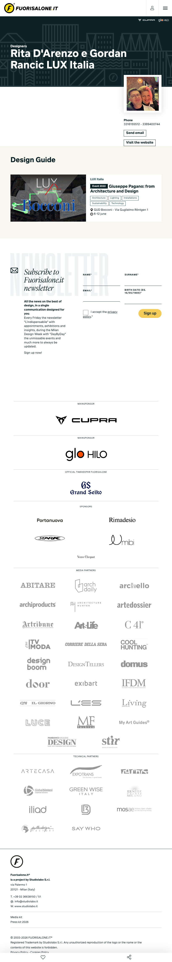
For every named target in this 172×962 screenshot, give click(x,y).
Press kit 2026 (19, 922)
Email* (87, 291)
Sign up (150, 313)
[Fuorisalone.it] (31, 8)
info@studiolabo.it (26, 901)
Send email (135, 133)
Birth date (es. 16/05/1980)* (135, 291)
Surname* (132, 275)
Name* (87, 275)
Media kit (16, 917)
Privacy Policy (19, 952)
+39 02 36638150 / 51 (27, 896)
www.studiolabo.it (26, 906)
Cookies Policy (39, 952)
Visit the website (139, 142)
